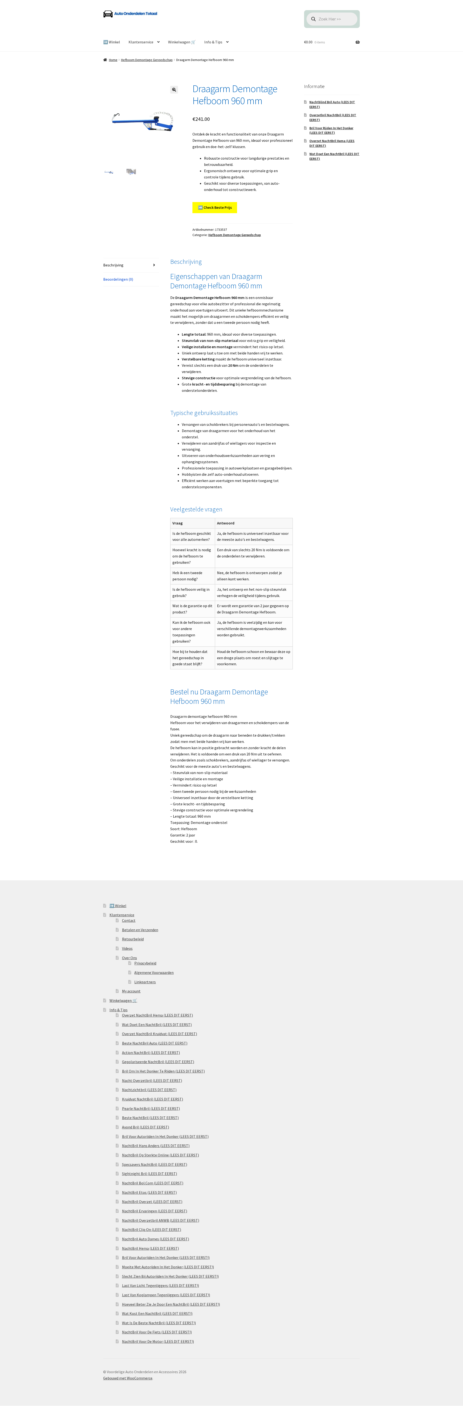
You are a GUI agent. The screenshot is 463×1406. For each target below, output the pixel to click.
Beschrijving (113, 265)
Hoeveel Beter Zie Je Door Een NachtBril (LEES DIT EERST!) (171, 1304)
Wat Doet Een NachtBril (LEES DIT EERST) (157, 1024)
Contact (129, 920)
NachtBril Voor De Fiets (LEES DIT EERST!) (157, 1332)
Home (113, 60)
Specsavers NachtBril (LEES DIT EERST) (154, 1164)
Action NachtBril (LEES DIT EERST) (151, 1052)
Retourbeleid (133, 939)
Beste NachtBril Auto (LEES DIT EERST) (154, 1043)
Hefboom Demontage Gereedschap (147, 60)
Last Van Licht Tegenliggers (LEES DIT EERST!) (160, 1285)
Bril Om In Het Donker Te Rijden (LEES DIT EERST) (163, 1071)
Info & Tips (213, 42)
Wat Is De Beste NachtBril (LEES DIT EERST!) (159, 1322)
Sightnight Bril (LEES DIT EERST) (149, 1173)
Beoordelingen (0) (118, 279)
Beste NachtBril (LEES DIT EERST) (150, 1117)
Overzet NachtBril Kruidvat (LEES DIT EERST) (159, 1033)
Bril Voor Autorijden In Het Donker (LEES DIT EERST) (165, 1136)
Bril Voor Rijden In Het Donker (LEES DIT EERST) (331, 130)
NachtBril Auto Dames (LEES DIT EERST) (155, 1238)
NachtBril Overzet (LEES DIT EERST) (152, 1201)
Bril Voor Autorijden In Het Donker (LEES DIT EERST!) (166, 1257)
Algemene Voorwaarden (154, 972)
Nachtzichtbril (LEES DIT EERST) (149, 1089)
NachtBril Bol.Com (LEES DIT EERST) (152, 1183)
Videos (127, 948)
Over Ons (129, 957)
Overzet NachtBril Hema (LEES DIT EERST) (157, 1015)
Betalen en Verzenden (140, 929)
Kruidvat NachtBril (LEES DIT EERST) (152, 1099)
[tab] (131, 265)
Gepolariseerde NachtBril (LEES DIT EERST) (158, 1061)
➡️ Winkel (111, 42)
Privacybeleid (145, 963)
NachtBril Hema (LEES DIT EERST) (150, 1248)
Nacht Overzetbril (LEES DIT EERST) (152, 1080)
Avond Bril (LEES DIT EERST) (145, 1127)
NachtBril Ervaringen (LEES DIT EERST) (154, 1211)
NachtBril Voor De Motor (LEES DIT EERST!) (158, 1341)
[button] (174, 90)
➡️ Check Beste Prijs (215, 207)
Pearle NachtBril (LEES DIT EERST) (151, 1108)
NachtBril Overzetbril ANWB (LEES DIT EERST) (160, 1220)
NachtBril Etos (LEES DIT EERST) (149, 1192)
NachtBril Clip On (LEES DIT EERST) (151, 1229)
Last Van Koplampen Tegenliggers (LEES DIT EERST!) (166, 1294)
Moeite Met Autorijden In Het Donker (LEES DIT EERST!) (168, 1266)
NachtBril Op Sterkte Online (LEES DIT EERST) (160, 1155)
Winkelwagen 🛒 (182, 42)
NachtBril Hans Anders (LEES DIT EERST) (156, 1145)
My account (131, 991)
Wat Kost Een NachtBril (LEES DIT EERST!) (157, 1313)
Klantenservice (141, 42)
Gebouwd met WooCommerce (127, 1378)
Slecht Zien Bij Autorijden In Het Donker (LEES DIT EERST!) (170, 1276)
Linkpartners (145, 981)
